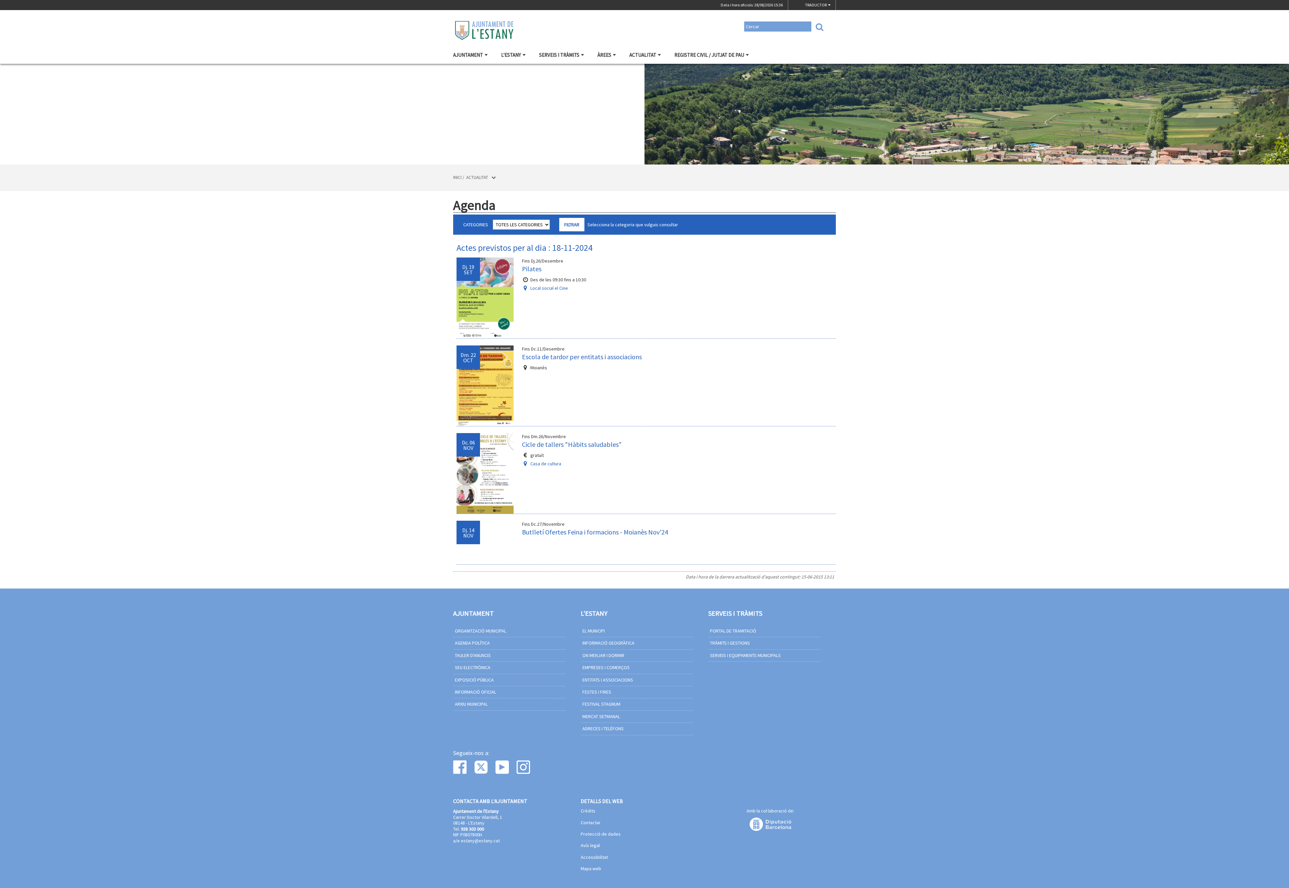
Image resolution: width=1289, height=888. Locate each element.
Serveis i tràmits (559, 55)
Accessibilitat (594, 857)
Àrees (604, 55)
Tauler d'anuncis (473, 655)
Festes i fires (596, 692)
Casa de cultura (545, 464)
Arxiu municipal (471, 704)
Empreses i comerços (606, 667)
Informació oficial (475, 692)
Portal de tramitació (733, 631)
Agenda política (472, 643)
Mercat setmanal (601, 716)
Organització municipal (480, 631)
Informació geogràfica (608, 643)
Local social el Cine (549, 288)
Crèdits (588, 811)
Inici (457, 177)
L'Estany (511, 55)
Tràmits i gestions (730, 643)
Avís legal (590, 845)
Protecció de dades (601, 834)
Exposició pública (474, 680)
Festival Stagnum (601, 704)
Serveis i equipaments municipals (745, 655)
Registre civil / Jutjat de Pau (709, 55)
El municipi (593, 631)
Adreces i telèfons (603, 729)
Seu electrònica (472, 667)
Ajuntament (468, 55)
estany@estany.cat (480, 841)
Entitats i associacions (607, 680)
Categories (475, 225)
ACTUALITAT (642, 55)
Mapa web (591, 869)
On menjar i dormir (603, 655)
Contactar (591, 823)
